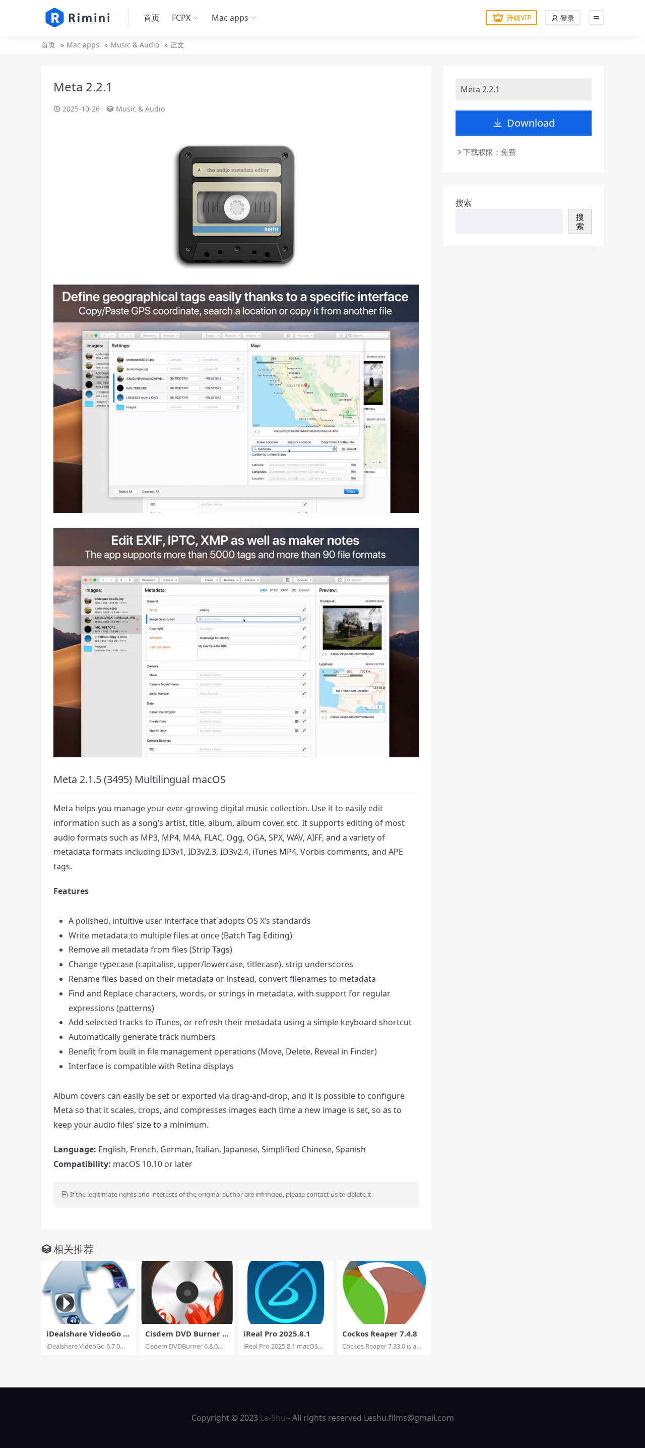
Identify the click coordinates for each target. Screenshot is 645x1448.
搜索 (464, 202)
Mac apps (230, 17)
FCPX (181, 17)
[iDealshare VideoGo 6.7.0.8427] (88, 1292)
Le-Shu (273, 1417)
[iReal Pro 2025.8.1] (285, 1292)
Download (531, 123)
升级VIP (518, 17)
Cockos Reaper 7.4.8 (379, 1333)
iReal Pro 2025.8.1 (276, 1333)
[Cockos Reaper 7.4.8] (384, 1292)
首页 (152, 17)
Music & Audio (134, 44)
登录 (566, 18)
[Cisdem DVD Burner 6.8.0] (187, 1292)
